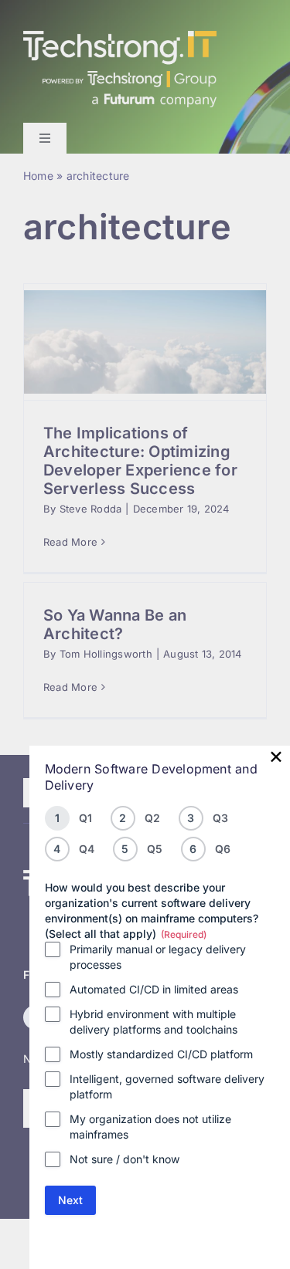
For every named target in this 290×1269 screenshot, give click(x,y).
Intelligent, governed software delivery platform (167, 1086)
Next (70, 1199)
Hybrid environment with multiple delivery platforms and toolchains (153, 1021)
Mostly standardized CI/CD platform (161, 1054)
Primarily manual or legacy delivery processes (158, 956)
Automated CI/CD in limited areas (154, 989)
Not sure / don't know (124, 1159)
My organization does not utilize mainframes (150, 1126)
